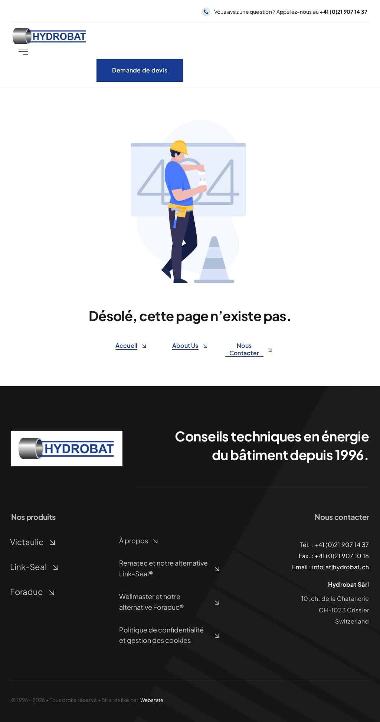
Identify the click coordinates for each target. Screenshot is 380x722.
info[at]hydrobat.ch (340, 567)
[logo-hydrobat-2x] (50, 31)
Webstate (152, 700)
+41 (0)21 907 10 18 (342, 556)
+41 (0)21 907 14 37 (341, 544)
